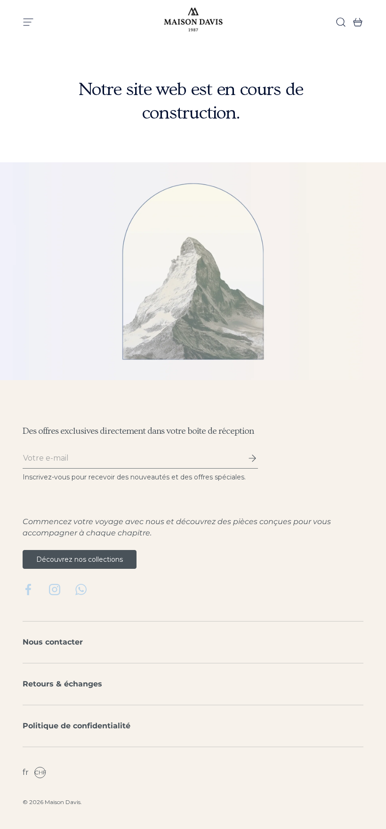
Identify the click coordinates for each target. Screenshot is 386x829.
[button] (354, 22)
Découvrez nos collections (79, 559)
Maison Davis (62, 801)
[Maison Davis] (193, 22)
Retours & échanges (62, 683)
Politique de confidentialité (76, 725)
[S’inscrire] (245, 458)
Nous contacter (53, 642)
